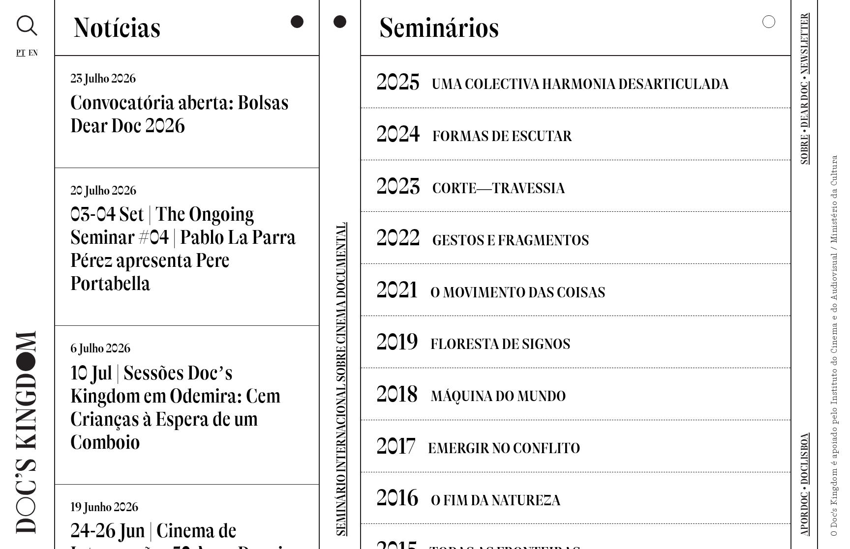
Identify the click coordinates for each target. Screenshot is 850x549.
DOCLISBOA (804, 459)
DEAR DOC (804, 104)
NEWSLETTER (804, 43)
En (33, 53)
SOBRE (804, 150)
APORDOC (804, 513)
